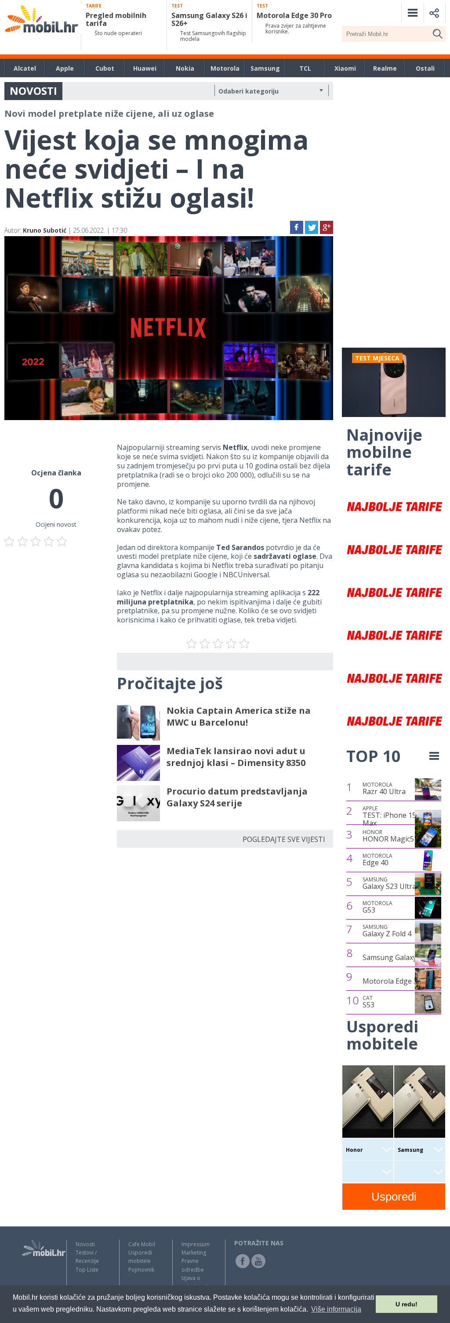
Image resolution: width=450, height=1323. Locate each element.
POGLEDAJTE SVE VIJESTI (284, 839)
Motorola (225, 68)
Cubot (104, 68)
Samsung (265, 68)
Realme (385, 68)
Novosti (85, 1244)
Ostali (425, 68)
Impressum (195, 1244)
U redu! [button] (406, 1304)
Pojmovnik (141, 1269)
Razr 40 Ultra (384, 789)
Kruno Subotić (44, 230)
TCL (305, 68)
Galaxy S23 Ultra (389, 884)
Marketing (193, 1252)
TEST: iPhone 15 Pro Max (396, 816)
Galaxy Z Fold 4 (387, 931)
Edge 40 (377, 860)
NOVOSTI (33, 90)
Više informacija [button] (336, 1309)
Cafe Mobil (141, 1244)
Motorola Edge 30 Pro (399, 981)
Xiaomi (345, 68)
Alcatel (25, 68)
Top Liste (87, 1269)
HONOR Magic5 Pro (395, 836)
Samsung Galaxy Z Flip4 (401, 957)
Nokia (185, 68)
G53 (377, 907)
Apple (65, 68)
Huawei (144, 68)
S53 (368, 1002)
